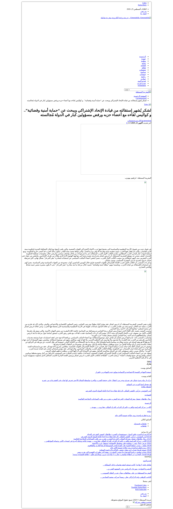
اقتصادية (148, 395)
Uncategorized (145, 121)
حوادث (143, 79)
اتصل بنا (143, 14)
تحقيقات (142, 70)
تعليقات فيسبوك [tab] (140, 424)
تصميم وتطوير (145, 502)
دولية (144, 63)
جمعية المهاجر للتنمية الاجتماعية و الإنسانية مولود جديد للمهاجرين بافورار (123, 372)
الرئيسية (142, 57)
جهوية (143, 59)
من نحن (144, 11)
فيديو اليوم (142, 81)
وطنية (143, 61)
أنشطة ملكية (146, 387)
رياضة (143, 77)
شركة (137, 502)
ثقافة (144, 68)
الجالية (143, 65)
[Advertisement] (86, 37)
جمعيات (143, 74)
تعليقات (144, 426)
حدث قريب (141, 83)
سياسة (143, 72)
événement (142, 85)
